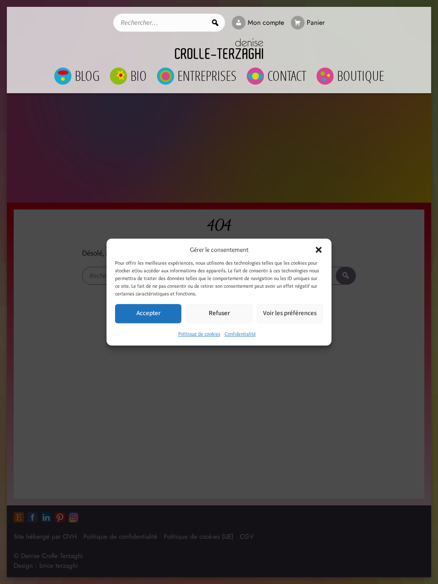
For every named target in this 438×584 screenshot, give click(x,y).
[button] (318, 250)
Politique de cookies (199, 333)
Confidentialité (240, 333)
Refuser (219, 313)
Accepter (148, 313)
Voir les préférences (290, 313)
